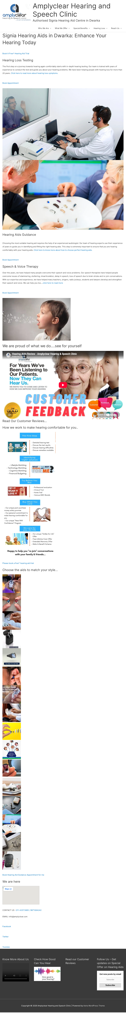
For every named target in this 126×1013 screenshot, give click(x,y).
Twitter (5, 936)
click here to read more (53, 283)
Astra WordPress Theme (94, 1006)
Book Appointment (10, 83)
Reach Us (115, 28)
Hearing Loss (99, 28)
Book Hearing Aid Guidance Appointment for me (23, 875)
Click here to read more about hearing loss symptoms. (34, 73)
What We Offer (61, 28)
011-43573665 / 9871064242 (28, 910)
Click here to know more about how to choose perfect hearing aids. (63, 250)
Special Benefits (80, 28)
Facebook (6, 926)
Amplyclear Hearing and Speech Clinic (72, 10)
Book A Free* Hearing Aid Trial (15, 53)
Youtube (6, 947)
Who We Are (43, 28)
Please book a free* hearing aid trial (18, 563)
